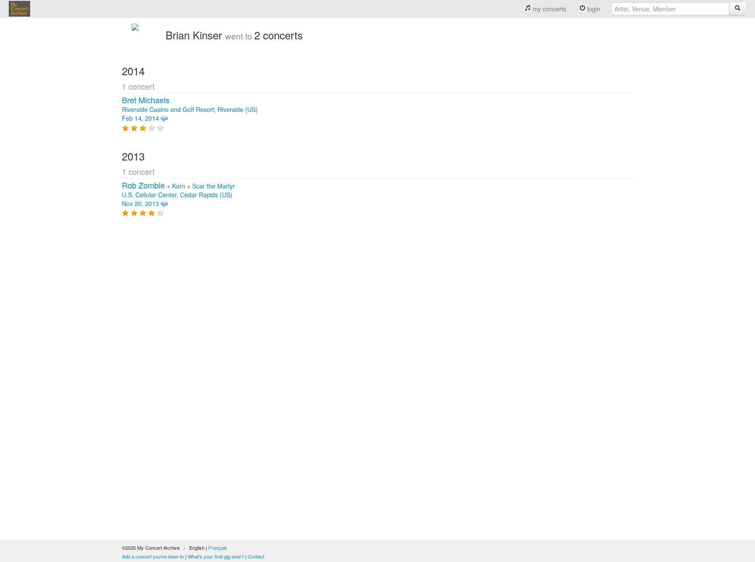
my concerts (548, 8)
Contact (256, 556)
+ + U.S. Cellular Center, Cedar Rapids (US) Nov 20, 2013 (178, 195)
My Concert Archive (19, 9)
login (592, 8)
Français (217, 547)
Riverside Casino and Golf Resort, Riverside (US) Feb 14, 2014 (190, 109)
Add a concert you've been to (153, 556)
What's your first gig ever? (216, 556)
